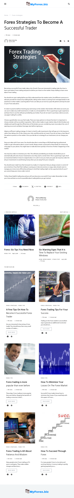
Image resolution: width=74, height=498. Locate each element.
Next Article (64, 212)
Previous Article (11, 212)
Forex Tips (7, 253)
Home (6, 15)
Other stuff (56, 259)
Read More (11, 332)
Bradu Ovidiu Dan (13, 40)
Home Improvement (45, 259)
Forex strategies (17, 15)
